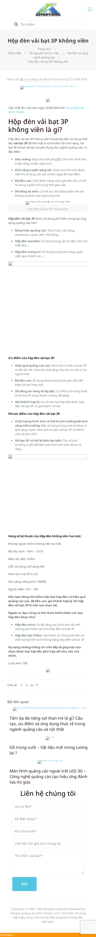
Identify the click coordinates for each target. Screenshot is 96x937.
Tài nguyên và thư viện (44, 53)
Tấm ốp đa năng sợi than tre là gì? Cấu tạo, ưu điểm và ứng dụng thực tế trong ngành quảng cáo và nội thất (47, 723)
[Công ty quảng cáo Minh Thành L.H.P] (48, 9)
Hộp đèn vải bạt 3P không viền (48, 62)
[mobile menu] (90, 9)
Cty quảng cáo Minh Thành (42, 79)
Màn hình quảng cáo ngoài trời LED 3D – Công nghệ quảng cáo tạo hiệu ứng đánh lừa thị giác (48, 776)
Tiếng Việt (14, 53)
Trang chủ (44, 49)
